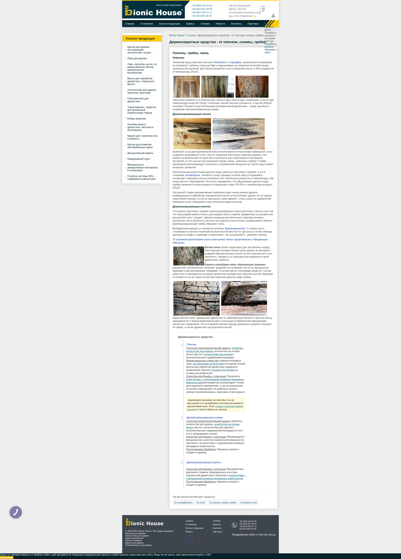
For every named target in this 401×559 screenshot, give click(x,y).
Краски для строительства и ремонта (142, 137)
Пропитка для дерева (135, 533)
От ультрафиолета (183, 502)
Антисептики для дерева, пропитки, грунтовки (142, 91)
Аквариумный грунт (138, 159)
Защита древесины (134, 538)
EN (263, 9)
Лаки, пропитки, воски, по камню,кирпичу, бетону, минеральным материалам (142, 68)
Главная (129, 23)
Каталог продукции (169, 23)
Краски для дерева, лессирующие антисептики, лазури (139, 50)
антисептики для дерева (218, 354)
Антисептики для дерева (137, 536)
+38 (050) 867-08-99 (202, 9)
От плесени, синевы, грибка (222, 502)
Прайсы (190, 23)
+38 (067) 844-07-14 (202, 12)
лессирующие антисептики (208, 363)
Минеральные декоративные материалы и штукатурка (142, 167)
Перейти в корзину (270, 45)
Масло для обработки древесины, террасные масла (140, 81)
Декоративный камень (140, 153)
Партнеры (253, 23)
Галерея (205, 23)
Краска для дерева (134, 543)
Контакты (236, 23)
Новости (220, 23)
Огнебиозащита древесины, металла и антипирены (140, 127)
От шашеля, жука (248, 502)
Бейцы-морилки (136, 118)
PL (263, 11)
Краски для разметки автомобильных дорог (140, 146)
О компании (146, 23)
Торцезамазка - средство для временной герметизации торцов (141, 110)
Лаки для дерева (137, 58)
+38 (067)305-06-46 (202, 16)
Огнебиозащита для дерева (138, 545)
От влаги (201, 502)
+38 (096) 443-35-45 (202, 5)
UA (263, 6)
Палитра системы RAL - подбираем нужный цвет (141, 177)
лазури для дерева (223, 370)
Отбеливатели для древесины (138, 100)
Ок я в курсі (6, 557)
